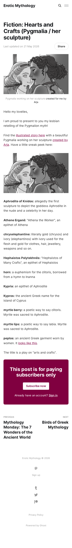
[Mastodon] (36, 468)
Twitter (36, 495)
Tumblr (36, 488)
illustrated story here (30, 135)
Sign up (36, 475)
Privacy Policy (36, 514)
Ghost (43, 525)
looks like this (27, 343)
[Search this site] (59, 5)
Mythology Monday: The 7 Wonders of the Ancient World (18, 427)
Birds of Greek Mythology (55, 422)
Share (61, 46)
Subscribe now (36, 386)
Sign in (53, 395)
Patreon (36, 502)
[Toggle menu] (66, 5)
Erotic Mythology (19, 5)
